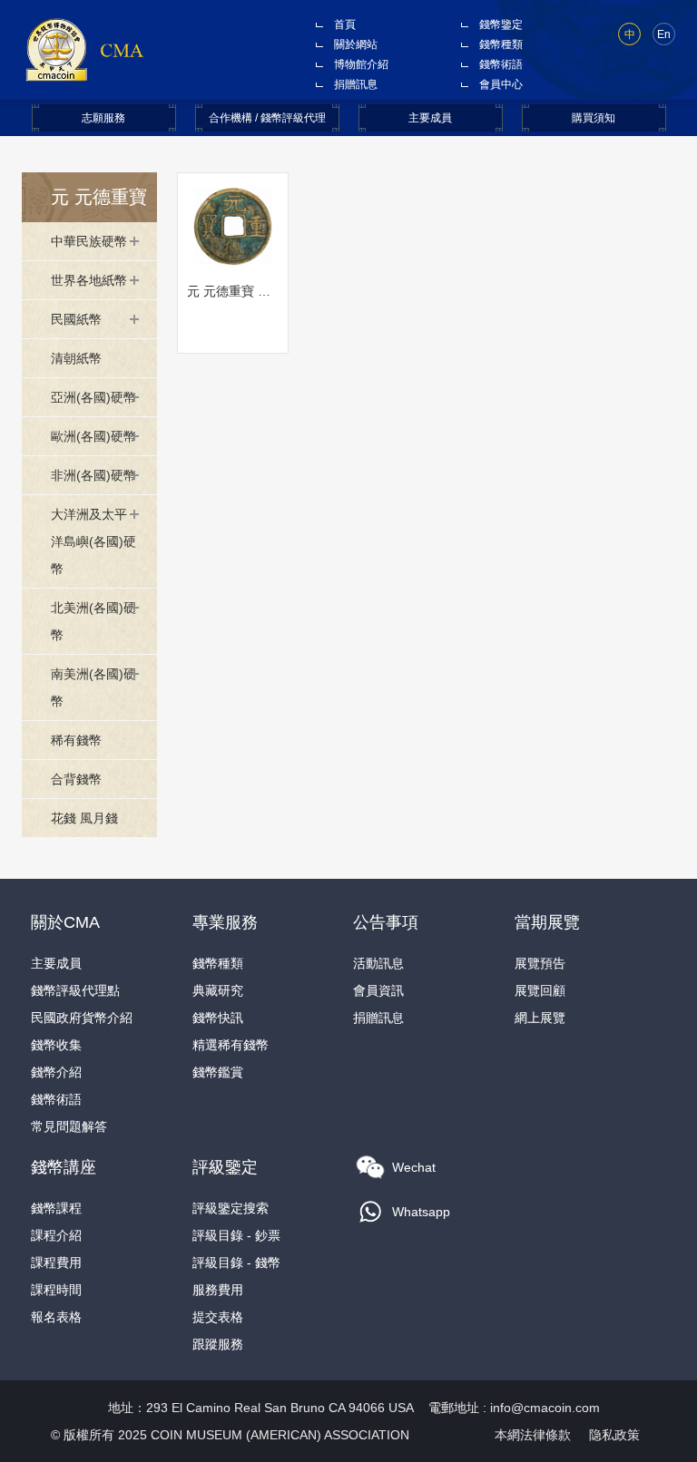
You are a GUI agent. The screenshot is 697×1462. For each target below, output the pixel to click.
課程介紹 (56, 1235)
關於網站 (356, 44)
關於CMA (65, 922)
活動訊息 (378, 963)
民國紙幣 (76, 319)
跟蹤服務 (217, 1344)
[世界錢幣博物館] (84, 49)
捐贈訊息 (356, 84)
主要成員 (430, 118)
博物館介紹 (361, 64)
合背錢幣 (76, 779)
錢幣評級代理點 (75, 990)
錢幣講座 (63, 1167)
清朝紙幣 (76, 358)
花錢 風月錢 (84, 818)
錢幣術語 (501, 64)
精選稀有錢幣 (230, 1045)
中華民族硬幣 (89, 241)
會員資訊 (378, 990)
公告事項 (385, 922)
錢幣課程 (56, 1208)
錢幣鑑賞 (217, 1072)
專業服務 (225, 922)
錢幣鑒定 (501, 24)
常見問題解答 (69, 1126)
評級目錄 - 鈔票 (236, 1235)
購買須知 (593, 118)
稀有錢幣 (76, 740)
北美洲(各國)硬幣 (93, 621)
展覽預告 (540, 963)
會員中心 (501, 84)
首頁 (345, 24)
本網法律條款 (533, 1435)
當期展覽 (547, 922)
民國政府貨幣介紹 (82, 1017)
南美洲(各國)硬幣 (93, 687)
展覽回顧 (540, 990)
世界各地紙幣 (89, 280)
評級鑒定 (225, 1167)
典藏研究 (217, 990)
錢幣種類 (501, 44)
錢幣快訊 (217, 1017)
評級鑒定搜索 (230, 1208)
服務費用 (217, 1289)
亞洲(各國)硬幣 (93, 397)
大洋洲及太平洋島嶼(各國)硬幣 (93, 541)
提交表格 (217, 1317)
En (664, 34)
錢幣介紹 (56, 1072)
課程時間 (56, 1289)
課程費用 (56, 1262)
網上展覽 (540, 1017)
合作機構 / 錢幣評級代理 (267, 118)
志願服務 (103, 118)
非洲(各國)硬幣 (93, 475)
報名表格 (56, 1317)
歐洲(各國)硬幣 (93, 436)
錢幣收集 (56, 1045)
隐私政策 (614, 1435)
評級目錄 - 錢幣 (236, 1262)
